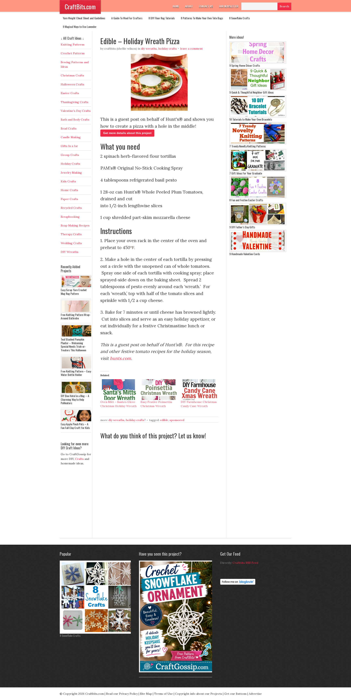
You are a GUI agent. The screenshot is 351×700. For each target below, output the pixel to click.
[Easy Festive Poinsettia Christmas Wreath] (159, 389)
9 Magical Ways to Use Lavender (79, 26)
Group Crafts (70, 155)
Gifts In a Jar (69, 146)
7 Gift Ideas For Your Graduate (245, 173)
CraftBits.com (80, 6)
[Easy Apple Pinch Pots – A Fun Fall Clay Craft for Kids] (77, 421)
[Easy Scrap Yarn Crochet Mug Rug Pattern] (77, 287)
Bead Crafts (69, 128)
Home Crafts (69, 190)
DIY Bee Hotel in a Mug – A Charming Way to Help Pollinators (75, 399)
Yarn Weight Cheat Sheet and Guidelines (84, 18)
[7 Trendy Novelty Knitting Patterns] (257, 143)
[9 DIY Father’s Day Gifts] (257, 224)
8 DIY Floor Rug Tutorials (161, 18)
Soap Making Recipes (75, 225)
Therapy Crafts (71, 234)
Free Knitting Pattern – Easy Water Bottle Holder (76, 373)
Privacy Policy (128, 694)
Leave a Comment (191, 48)
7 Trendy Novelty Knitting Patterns (247, 146)
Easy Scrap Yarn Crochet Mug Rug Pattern (74, 292)
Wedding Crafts (71, 243)
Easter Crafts (70, 93)
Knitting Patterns (72, 44)
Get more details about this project (127, 133)
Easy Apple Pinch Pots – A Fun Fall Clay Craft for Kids (75, 426)
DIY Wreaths (149, 48)
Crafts (79, 459)
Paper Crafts (69, 199)
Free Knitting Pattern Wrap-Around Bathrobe (76, 316)
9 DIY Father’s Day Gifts (242, 227)
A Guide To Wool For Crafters (126, 18)
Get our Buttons (235, 694)
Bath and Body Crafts (75, 119)
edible (164, 420)
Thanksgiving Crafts (74, 102)
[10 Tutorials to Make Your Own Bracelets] (257, 116)
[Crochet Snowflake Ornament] (176, 671)
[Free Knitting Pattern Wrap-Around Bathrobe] (77, 312)
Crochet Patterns (73, 53)
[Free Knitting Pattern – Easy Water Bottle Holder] (77, 368)
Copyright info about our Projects (198, 694)
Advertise (255, 694)
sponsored (177, 420)
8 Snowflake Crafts (239, 18)
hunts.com (120, 358)
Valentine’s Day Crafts (76, 111)
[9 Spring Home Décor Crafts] (257, 62)
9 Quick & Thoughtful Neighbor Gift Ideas (251, 92)
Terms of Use (163, 694)
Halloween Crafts (72, 84)
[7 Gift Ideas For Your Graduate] (257, 170)
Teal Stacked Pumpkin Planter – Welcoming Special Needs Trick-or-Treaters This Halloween (73, 344)
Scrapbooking (70, 217)
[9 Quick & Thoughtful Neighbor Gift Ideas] (257, 89)
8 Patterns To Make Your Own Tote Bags (202, 18)
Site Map (146, 694)
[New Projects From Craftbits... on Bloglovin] (237, 584)
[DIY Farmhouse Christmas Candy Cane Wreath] (199, 389)
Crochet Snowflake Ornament (154, 674)
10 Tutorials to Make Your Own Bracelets (250, 119)
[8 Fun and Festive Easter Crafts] (257, 197)
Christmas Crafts (72, 75)
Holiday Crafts (167, 48)
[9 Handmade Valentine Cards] (257, 251)
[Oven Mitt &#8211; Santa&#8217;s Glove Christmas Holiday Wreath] (118, 389)
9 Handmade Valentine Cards (244, 254)
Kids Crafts (68, 181)
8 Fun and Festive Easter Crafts (246, 200)
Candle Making (71, 137)
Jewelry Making (71, 172)
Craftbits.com (94, 694)
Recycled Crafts (71, 208)
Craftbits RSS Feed (245, 563)
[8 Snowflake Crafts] (96, 633)
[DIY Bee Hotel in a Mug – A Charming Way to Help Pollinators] (77, 393)
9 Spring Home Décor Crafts (244, 65)
